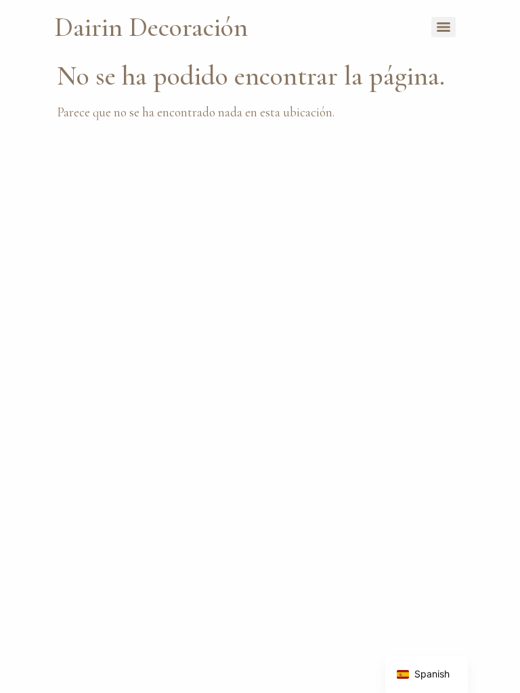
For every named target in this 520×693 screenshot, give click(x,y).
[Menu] (443, 27)
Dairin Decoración (151, 27)
